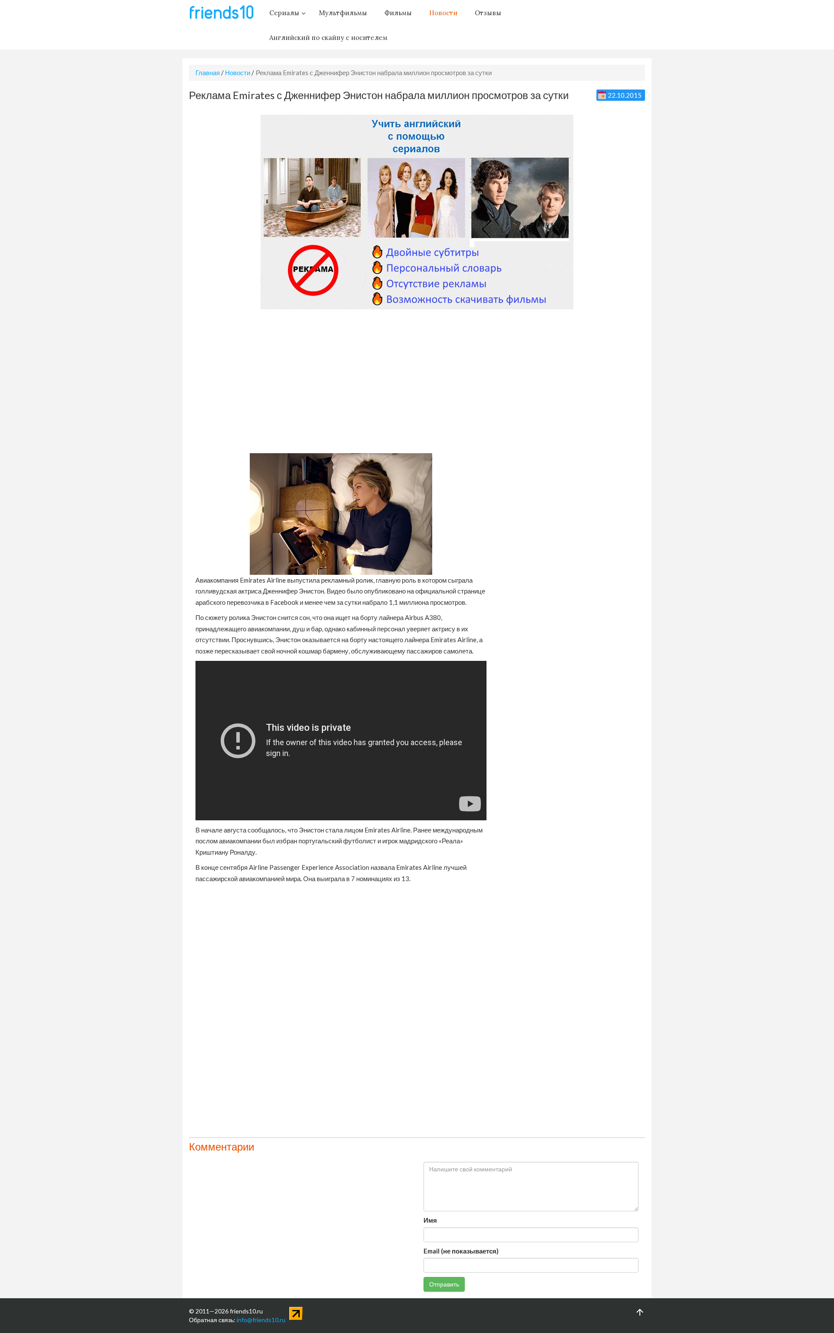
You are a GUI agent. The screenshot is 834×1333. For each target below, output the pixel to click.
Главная (207, 72)
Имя (430, 1220)
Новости (237, 72)
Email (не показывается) (461, 1251)
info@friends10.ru (261, 1319)
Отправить (444, 1284)
